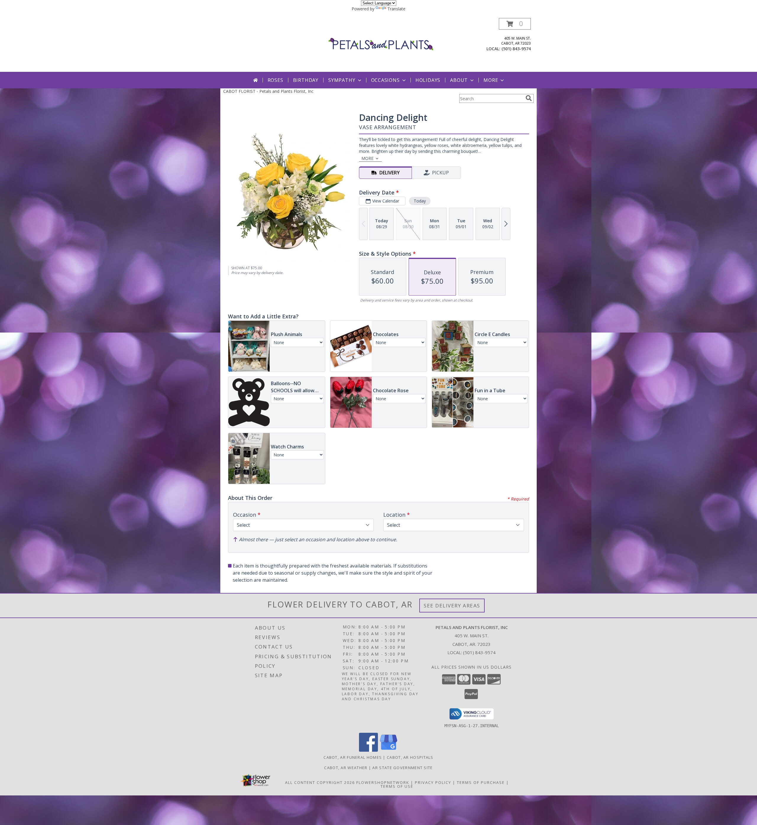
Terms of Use (397, 786)
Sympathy (341, 80)
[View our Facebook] (368, 750)
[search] (528, 98)
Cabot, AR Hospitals (410, 757)
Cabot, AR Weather (345, 767)
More (490, 80)
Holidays (427, 80)
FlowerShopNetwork (382, 782)
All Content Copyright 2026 (320, 782)
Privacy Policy (433, 782)
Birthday (305, 80)
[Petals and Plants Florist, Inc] (381, 45)
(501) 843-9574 (516, 48)
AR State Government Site (402, 767)
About (459, 80)
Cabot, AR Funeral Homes (352, 757)
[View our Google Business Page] (388, 750)
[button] (515, 24)
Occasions (385, 80)
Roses (275, 80)
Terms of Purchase (481, 782)
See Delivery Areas (452, 605)
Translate (396, 9)
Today (420, 201)
